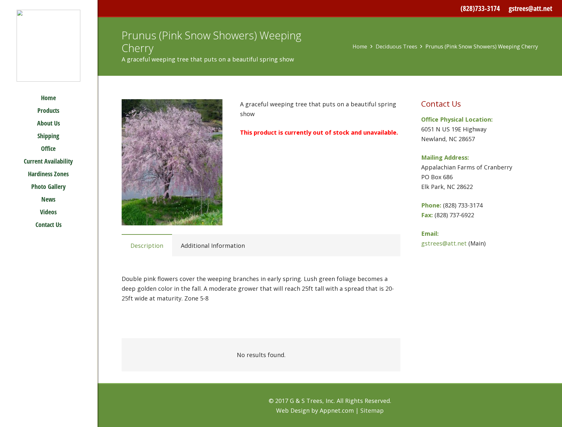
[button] (65, 135)
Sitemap (372, 410)
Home (360, 46)
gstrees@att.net (530, 8)
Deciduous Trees (396, 46)
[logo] (48, 46)
